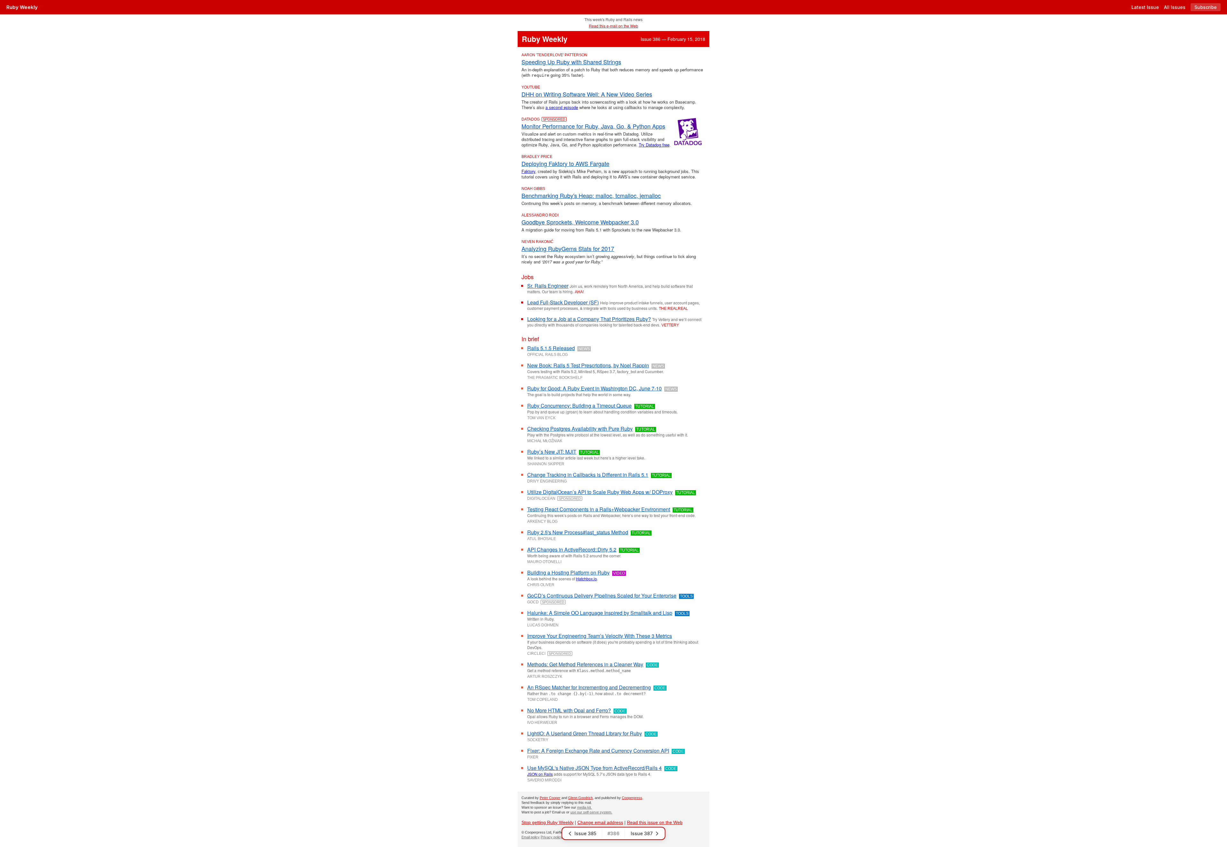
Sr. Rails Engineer (547, 285)
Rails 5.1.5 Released (551, 348)
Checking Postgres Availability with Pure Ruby (580, 428)
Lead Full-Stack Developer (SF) (563, 302)
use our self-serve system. (591, 812)
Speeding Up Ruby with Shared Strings (571, 62)
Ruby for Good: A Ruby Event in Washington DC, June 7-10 (594, 388)
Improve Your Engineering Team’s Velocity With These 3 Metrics (599, 635)
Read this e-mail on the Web (613, 25)
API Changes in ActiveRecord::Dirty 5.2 (571, 549)
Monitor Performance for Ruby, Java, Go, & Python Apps (593, 126)
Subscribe (1205, 7)
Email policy (530, 837)
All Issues (1174, 7)
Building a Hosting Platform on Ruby (568, 572)
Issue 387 (642, 833)
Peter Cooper (550, 798)
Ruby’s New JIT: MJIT (551, 451)
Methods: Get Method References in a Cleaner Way (585, 664)
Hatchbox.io (586, 578)
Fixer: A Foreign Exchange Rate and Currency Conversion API (598, 750)
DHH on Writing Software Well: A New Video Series (586, 94)
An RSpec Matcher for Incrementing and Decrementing (589, 687)
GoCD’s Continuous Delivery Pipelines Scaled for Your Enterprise (601, 595)
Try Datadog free (654, 145)
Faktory (528, 171)
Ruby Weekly (22, 7)
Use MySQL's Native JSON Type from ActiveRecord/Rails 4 (594, 768)
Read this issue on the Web (655, 822)
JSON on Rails (540, 774)
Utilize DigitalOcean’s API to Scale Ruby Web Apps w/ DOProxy (600, 492)
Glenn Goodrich (580, 798)
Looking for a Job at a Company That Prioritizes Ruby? (589, 319)
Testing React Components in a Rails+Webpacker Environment (598, 509)
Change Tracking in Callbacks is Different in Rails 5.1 (587, 474)
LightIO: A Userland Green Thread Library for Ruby (584, 733)
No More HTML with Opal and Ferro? (569, 710)
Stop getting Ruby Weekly (547, 822)
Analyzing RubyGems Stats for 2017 (567, 248)
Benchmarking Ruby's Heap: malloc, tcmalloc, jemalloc (591, 195)
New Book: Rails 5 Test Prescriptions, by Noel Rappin (588, 365)
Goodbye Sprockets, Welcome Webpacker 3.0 (580, 222)
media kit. (584, 807)
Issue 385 (585, 833)
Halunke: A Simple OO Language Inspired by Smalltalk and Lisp (599, 612)
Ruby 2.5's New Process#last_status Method (577, 532)
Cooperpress (632, 798)
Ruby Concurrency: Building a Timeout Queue (579, 405)
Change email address (600, 822)
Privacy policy (551, 837)
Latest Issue (1145, 7)
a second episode (561, 107)
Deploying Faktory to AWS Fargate (565, 163)
